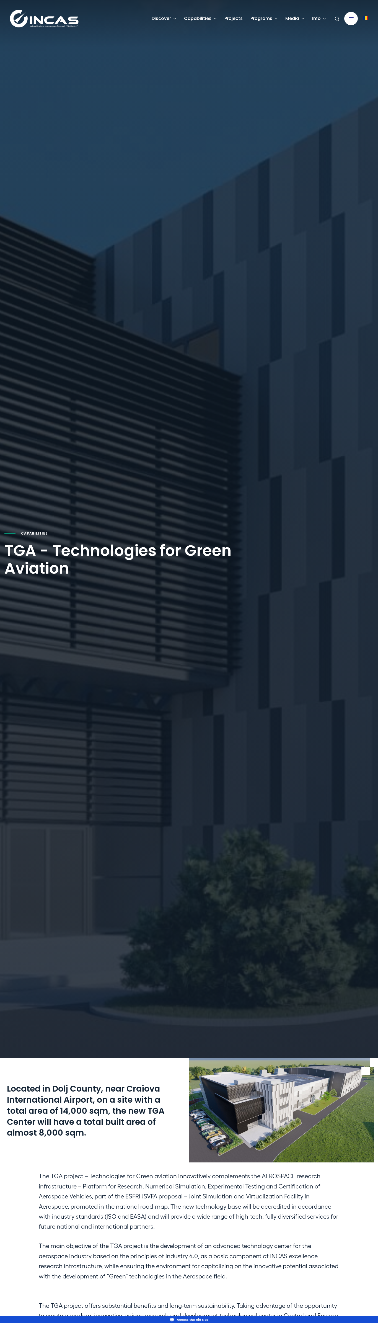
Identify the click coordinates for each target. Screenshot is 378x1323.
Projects (233, 18)
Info (316, 18)
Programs (261, 18)
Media (292, 18)
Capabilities (197, 18)
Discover (161, 18)
